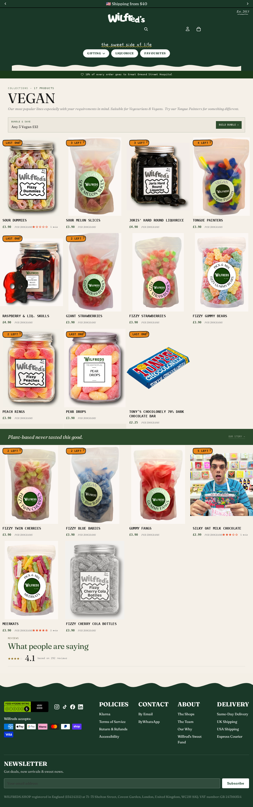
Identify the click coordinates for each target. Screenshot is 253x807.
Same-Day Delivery (232, 714)
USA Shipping (228, 729)
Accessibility (109, 736)
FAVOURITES (155, 53)
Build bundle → (229, 125)
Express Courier (229, 736)
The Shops (186, 714)
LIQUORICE (124, 53)
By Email (145, 714)
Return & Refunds (113, 729)
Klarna (104, 714)
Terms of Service (112, 721)
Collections (18, 88)
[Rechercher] (146, 29)
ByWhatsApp (149, 721)
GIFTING (94, 53)
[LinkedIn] (80, 706)
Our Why (185, 729)
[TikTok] (64, 706)
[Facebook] (72, 706)
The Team (185, 721)
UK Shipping (227, 721)
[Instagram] (56, 706)
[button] (41, 226)
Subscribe (235, 783)
